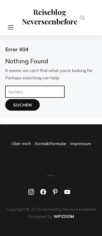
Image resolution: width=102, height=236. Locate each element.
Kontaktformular (50, 143)
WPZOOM (64, 216)
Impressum (80, 143)
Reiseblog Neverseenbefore (49, 16)
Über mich (21, 143)
